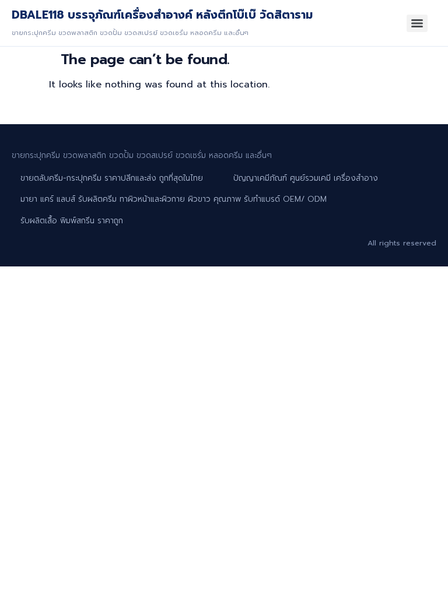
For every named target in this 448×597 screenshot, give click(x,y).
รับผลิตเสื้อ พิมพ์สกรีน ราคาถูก (71, 221)
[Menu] (417, 23)
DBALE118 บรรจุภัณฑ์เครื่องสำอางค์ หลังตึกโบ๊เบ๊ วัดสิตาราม (162, 14)
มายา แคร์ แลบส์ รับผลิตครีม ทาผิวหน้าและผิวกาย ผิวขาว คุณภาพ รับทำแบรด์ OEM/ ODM (173, 199)
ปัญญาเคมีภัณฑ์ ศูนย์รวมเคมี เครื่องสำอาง (305, 178)
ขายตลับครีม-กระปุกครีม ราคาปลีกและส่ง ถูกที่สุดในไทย (111, 178)
